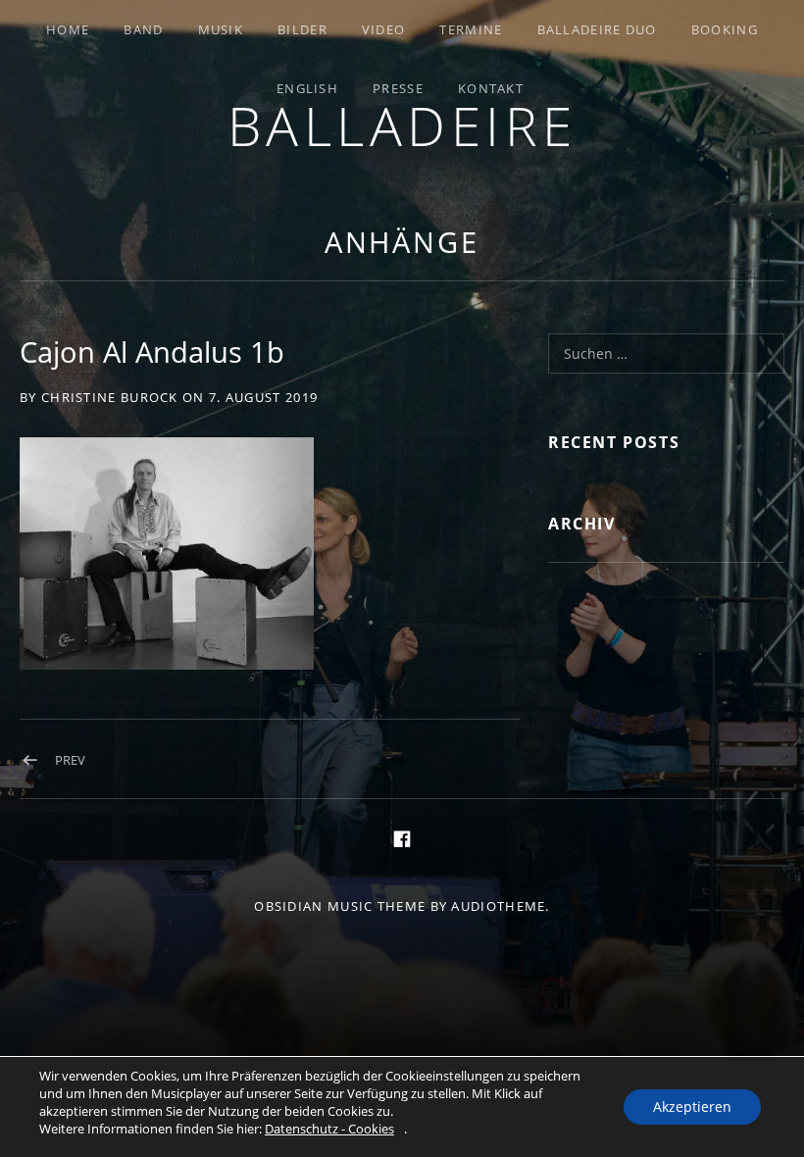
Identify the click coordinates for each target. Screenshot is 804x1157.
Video (384, 29)
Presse (398, 88)
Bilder (302, 29)
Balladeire (402, 125)
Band (143, 29)
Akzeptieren (692, 1106)
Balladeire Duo (597, 29)
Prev (70, 760)
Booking (724, 29)
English (307, 88)
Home (67, 29)
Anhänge (402, 242)
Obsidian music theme (340, 906)
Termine (470, 29)
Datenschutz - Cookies (329, 1128)
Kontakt (491, 88)
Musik (221, 29)
